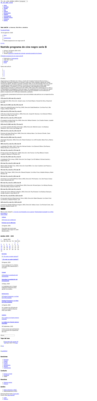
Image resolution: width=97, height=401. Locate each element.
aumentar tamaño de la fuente (34, 53)
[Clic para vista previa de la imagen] (12, 56)
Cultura (6, 11)
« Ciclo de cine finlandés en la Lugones (23, 211)
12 (7, 246)
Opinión (6, 14)
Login (5, 397)
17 (1, 247)
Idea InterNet (11, 395)
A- (4, 43)
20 (9, 247)
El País (6, 362)
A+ (1, 43)
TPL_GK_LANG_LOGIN (7, 3)
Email (5, 62)
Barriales (6, 7)
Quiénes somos (8, 17)
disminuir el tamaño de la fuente (16, 53)
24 (1, 249)
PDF (5, 343)
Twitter (8, 30)
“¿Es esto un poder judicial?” (10, 259)
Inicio (5, 5)
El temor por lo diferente (9, 222)
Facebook (3, 30)
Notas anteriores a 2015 (10, 390)
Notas (16, 343)
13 (9, 246)
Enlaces (6, 383)
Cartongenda (7, 16)
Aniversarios (7, 13)
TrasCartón (16, 393)
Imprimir (6, 61)
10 (1, 246)
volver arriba (4, 214)
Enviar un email (8, 373)
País (5, 10)
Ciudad (6, 8)
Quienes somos (8, 382)
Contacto (6, 19)
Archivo (6, 20)
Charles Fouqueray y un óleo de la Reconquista (10, 301)
